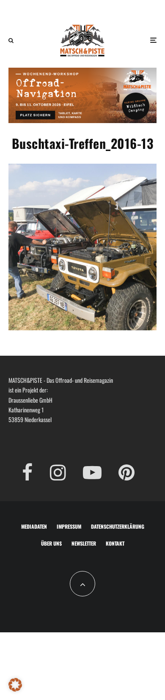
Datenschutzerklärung (117, 526)
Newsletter (84, 543)
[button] (15, 685)
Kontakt (115, 543)
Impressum (69, 526)
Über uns (51, 543)
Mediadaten (34, 526)
